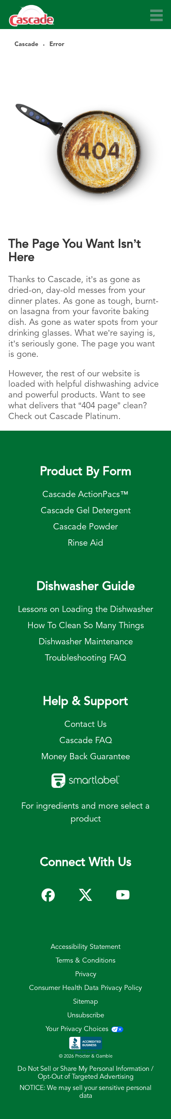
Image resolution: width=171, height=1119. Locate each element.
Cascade (26, 44)
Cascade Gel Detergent (86, 511)
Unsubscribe (85, 1015)
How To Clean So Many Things (85, 626)
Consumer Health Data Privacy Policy (85, 988)
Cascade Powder (85, 527)
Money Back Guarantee (85, 757)
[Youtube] (122, 892)
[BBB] (85, 1045)
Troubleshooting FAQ (85, 658)
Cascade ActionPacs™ (85, 494)
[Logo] (31, 19)
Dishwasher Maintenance (86, 642)
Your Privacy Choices (77, 1029)
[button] (156, 15)
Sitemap (85, 1002)
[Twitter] (85, 892)
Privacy (85, 974)
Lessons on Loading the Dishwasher (85, 609)
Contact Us (85, 724)
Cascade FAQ (85, 740)
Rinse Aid (85, 543)
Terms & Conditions (85, 961)
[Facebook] (48, 892)
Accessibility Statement (85, 947)
